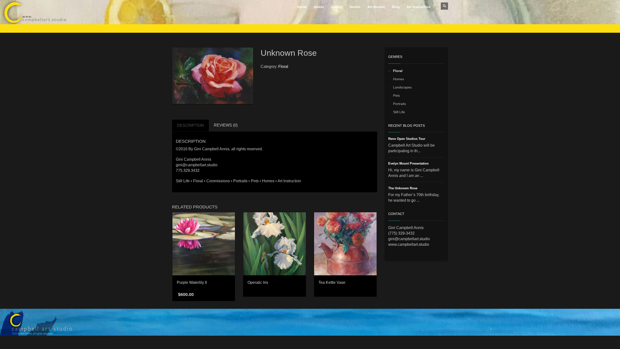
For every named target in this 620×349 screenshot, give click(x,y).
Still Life (399, 112)
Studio (354, 7)
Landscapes (402, 87)
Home (302, 7)
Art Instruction (419, 7)
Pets (396, 95)
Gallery (336, 7)
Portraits (399, 104)
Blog (396, 7)
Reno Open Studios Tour (406, 139)
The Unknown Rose (402, 188)
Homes (398, 79)
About (319, 7)
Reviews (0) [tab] (226, 125)
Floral (283, 66)
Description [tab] (190, 125)
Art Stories (376, 7)
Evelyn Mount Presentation (408, 163)
